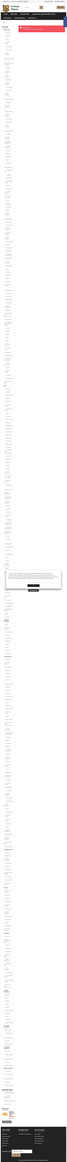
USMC (7, 560)
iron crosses (9, 225)
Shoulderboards (9, 59)
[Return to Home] (4, 22)
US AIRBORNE (8, 606)
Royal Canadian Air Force (7, 941)
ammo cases (7, 371)
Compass (9, 441)
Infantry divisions (6, 628)
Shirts (7, 413)
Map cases (9, 266)
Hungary (7, 1013)
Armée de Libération (7, 929)
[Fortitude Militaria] (11, 8)
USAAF (7, 644)
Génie (7, 761)
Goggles (8, 447)
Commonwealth (8, 1038)
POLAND (7, 1001)
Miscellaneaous (9, 290)
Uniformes (8, 670)
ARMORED (8, 641)
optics (7, 367)
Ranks (7, 568)
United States (9, 1033)
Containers (9, 520)
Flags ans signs (7, 955)
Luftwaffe (8, 80)
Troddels (8, 207)
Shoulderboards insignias (9, 63)
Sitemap (4, 1145)
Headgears (8, 248)
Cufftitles (8, 68)
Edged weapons (6, 564)
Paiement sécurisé (9, 1101)
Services (7, 852)
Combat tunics (8, 405)
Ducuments (8, 916)
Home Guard (7, 820)
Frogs (7, 201)
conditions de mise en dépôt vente (43, 14)
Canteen (8, 462)
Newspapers (8, 544)
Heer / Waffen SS (7, 213)
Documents (8, 319)
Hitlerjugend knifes (9, 181)
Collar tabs (9, 46)
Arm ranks (9, 50)
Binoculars (9, 438)
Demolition (9, 787)
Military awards (7, 228)
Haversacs (9, 432)
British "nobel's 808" (12, 1113)
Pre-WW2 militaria (6, 1026)
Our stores (7, 1104)
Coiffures (7, 398)
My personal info (39, 1141)
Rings (6, 922)
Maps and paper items (7, 532)
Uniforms (7, 33)
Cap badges (8, 972)
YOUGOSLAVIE (9, 1010)
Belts (7, 716)
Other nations (9, 1022)
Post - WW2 (8, 880)
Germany (7, 30)
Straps (8, 506)
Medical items (7, 285)
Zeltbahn (8, 310)
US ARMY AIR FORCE (8, 610)
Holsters (8, 375)
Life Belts (8, 743)
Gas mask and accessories (8, 451)
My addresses (39, 1138)
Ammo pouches (7, 262)
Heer (7, 39)
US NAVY (7, 617)
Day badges (9, 241)
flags (7, 340)
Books (7, 328)
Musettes (8, 429)
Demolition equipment (8, 523)
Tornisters (9, 296)
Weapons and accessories (7, 986)
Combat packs (8, 712)
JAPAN (7, 1004)
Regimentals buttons (8, 873)
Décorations (8, 901)
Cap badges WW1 (9, 976)
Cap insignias (7, 53)
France (6, 887)
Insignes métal (8, 849)
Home (5, 14)
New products (6, 1136)
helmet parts (9, 696)
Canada (6, 933)
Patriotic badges (7, 905)
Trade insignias (7, 71)
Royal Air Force (7, 663)
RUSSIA (7, 1007)
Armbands (8, 352)
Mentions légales (9, 1093)
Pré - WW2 (8, 877)
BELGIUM (7, 995)
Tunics (8, 673)
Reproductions (8, 1068)
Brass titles (8, 869)
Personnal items (7, 382)
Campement (8, 489)
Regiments (8, 856)
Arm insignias (7, 75)
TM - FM (8, 550)
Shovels (8, 272)
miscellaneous (9, 554)
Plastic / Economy (7, 859)
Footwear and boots (8, 476)
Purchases (7, 18)
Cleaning (8, 512)
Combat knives (8, 192)
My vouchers (38, 1143)
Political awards (7, 233)
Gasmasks (9, 302)
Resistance (8, 926)
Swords (8, 185)
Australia (7, 1019)
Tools (7, 468)
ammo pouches (7, 472)
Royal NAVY (8, 667)
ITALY (6, 998)
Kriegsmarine (8, 111)
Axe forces (9, 178)
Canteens (9, 293)
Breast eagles (7, 83)
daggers (8, 157)
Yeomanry (8, 863)
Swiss (6, 1016)
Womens (7, 600)
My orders (37, 1134)
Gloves (8, 281)
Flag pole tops (8, 348)
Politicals (8, 175)
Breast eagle (7, 42)
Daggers (7, 154)
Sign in (62, 1)
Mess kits (8, 275)
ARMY (6, 624)
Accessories (9, 378)
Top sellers (5, 1138)
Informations (7, 1090)
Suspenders (9, 299)
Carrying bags (8, 515)
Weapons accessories (8, 254)
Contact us (6, 1)
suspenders (9, 709)
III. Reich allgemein (7, 146)
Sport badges (7, 237)
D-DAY (8, 536)
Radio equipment (8, 306)
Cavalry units (8, 632)
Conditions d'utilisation (7, 1097)
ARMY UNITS (8, 638)
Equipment (8, 251)
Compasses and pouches (9, 733)
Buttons (8, 687)
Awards (7, 210)
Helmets (7, 245)
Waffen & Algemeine (8, 142)
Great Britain (8, 656)
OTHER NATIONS (6, 991)
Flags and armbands (7, 830)
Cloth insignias (6, 588)
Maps (7, 334)
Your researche (19, 18)
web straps (9, 798)
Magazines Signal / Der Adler (8, 323)
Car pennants (7, 344)
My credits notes (39, 1136)
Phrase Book (9, 547)
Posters (8, 331)
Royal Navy (9, 812)
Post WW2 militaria (7, 1047)
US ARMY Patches (6, 620)
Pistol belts (9, 456)
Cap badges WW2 (9, 980)
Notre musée (25, 14)
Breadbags (9, 258)
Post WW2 (8, 653)
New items (14, 14)
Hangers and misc (8, 196)
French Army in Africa (8, 891)
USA (5, 386)
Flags (6, 337)
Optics (8, 278)
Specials (5, 1109)
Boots (7, 269)
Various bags (7, 765)
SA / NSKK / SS (8, 171)
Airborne (7, 635)
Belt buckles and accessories (8, 314)
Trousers (8, 416)
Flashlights (9, 485)
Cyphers (8, 150)
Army (7, 809)
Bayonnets (9, 189)
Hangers (8, 204)
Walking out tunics (9, 409)
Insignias (7, 36)
